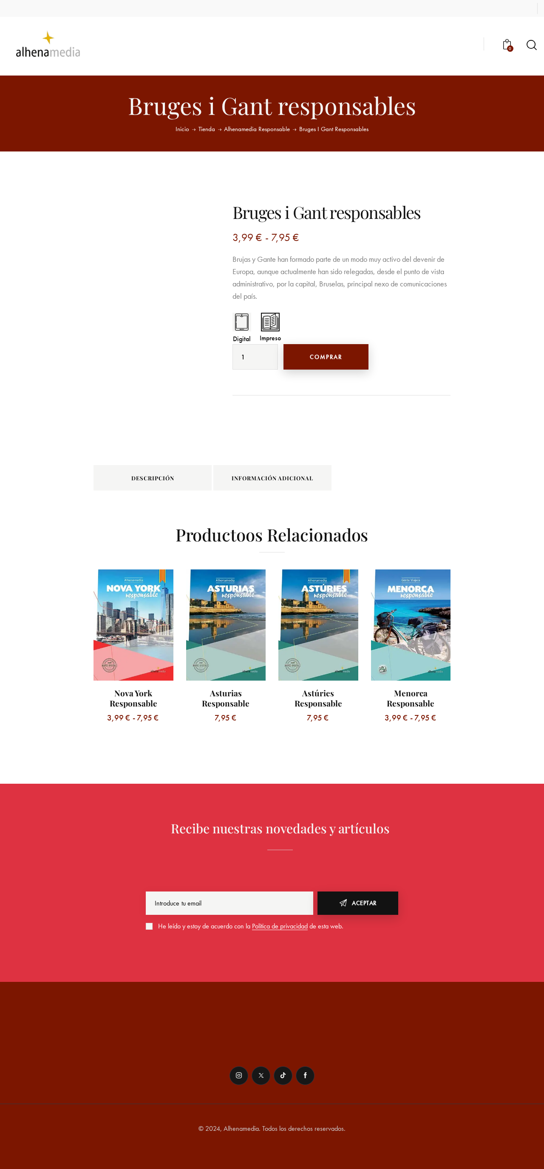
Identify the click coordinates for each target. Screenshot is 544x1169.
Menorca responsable (410, 698)
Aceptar (364, 903)
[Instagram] (239, 1075)
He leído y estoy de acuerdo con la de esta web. (250, 926)
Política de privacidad (280, 926)
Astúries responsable (318, 698)
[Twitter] (261, 1075)
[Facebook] (305, 1075)
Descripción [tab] (152, 478)
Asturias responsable (225, 698)
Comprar (326, 357)
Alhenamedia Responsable (257, 129)
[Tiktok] (283, 1075)
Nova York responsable (133, 698)
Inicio (182, 129)
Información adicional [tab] (272, 478)
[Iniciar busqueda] (532, 45)
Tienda (206, 129)
